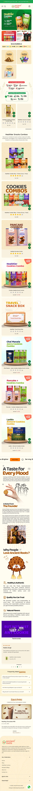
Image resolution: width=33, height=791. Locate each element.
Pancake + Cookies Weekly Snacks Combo (16, 407)
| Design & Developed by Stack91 (16, 787)
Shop (3, 762)
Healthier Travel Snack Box (16, 329)
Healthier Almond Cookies (8, 119)
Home (3, 760)
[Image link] (16, 19)
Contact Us (4, 772)
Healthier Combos (6, 765)
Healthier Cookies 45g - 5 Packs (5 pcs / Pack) (16, 173)
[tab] (11, 666)
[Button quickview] (14, 113)
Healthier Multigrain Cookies (24, 120)
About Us (4, 769)
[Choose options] (14, 116)
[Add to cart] (29, 209)
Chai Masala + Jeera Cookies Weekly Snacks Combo (16, 368)
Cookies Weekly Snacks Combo (16, 290)
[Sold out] (29, 170)
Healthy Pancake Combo (16, 251)
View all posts (16, 732)
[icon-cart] (29, 6)
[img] (7, 122)
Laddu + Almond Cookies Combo (17, 446)
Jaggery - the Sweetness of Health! (12, 721)
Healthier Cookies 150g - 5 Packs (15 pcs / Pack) (16, 212)
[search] (5, 6)
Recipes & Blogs (5, 767)
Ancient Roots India (18, 785)
